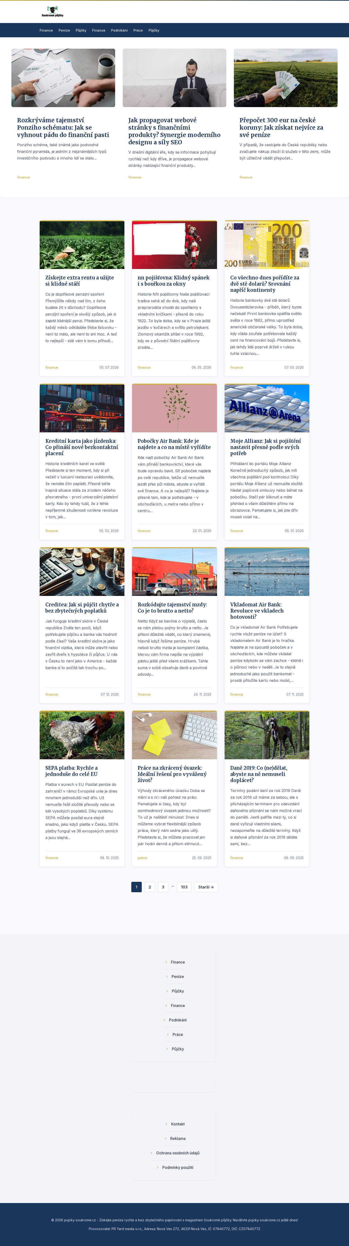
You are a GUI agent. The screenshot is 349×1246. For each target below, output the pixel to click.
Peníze (64, 30)
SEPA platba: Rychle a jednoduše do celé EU (71, 771)
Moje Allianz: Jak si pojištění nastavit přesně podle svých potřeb (265, 447)
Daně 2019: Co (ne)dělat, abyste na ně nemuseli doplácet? (258, 774)
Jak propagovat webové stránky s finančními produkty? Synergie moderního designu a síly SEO (174, 131)
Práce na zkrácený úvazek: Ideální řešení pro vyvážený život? (172, 774)
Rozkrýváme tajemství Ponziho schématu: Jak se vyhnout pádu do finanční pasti (63, 128)
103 (184, 887)
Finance (46, 30)
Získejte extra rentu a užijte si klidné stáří (79, 281)
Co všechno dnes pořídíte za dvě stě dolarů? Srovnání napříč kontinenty (264, 284)
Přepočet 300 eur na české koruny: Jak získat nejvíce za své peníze (281, 128)
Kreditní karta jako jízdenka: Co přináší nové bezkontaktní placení (81, 447)
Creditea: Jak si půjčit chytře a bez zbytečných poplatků (82, 608)
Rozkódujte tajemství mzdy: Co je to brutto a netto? (172, 608)
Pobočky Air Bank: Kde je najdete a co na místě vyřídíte (174, 444)
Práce (138, 30)
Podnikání (119, 30)
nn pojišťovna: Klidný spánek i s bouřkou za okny (174, 281)
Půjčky (81, 30)
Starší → (206, 887)
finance (23, 177)
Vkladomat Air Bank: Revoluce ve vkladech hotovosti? (257, 611)
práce (142, 858)
